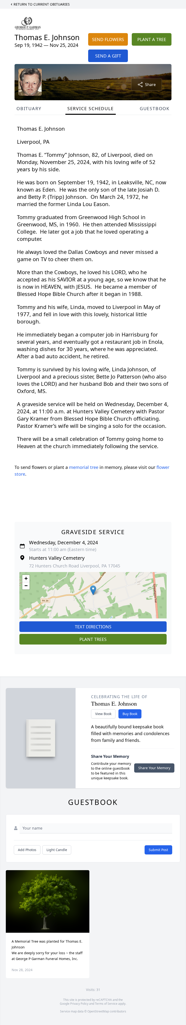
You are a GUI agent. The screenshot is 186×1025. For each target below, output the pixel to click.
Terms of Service (106, 1004)
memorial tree (83, 467)
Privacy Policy (79, 1004)
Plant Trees (93, 639)
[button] (93, 590)
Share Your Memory (154, 768)
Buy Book (130, 713)
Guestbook (155, 108)
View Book (103, 713)
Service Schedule (90, 108)
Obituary (28, 108)
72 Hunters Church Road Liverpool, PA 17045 (74, 566)
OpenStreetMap (98, 1011)
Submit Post (158, 849)
